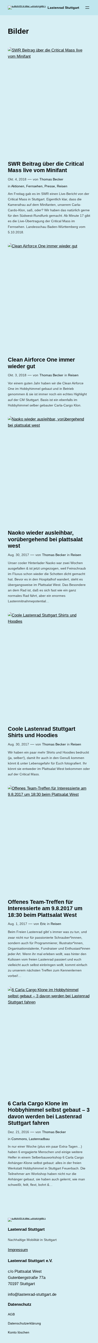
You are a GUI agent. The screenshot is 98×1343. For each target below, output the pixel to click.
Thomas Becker (51, 179)
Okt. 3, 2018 (17, 375)
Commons (19, 1139)
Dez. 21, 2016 (18, 1132)
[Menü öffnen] (87, 7)
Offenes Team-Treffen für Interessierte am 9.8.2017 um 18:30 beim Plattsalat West (45, 908)
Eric (43, 924)
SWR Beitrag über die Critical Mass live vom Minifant (46, 167)
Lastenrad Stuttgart (63, 7)
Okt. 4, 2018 (17, 179)
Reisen (62, 186)
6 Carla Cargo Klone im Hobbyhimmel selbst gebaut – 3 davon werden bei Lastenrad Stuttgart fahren (49, 1113)
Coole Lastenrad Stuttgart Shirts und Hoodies (41, 732)
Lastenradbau (39, 1139)
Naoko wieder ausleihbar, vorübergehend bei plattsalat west (45, 539)
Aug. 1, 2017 (17, 924)
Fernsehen (34, 186)
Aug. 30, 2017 (18, 555)
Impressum (18, 1250)
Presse (49, 186)
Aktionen (17, 186)
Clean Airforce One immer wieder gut (41, 363)
